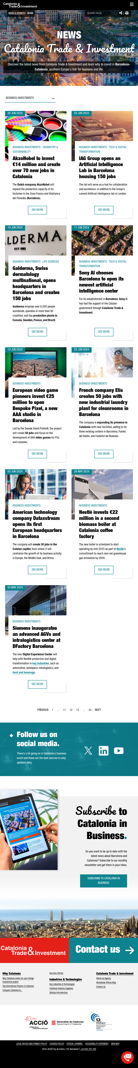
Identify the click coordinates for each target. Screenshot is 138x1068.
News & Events (17, 13)
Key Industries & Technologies (62, 984)
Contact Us (101, 987)
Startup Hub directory (58, 993)
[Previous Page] (43, 709)
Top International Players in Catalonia (18, 986)
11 (65, 711)
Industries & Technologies (65, 979)
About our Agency (103, 978)
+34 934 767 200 (88, 1049)
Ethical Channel (75, 1044)
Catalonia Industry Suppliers (61, 988)
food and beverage (24, 672)
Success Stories (56, 973)
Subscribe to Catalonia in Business (104, 881)
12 (72, 711)
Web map (115, 1044)
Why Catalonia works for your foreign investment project (18, 980)
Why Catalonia (12, 973)
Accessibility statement (97, 1044)
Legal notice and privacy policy (31, 1044)
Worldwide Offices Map (106, 983)
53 (91, 711)
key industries (40, 663)
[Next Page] (97, 709)
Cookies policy (57, 1044)
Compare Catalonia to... (12, 990)
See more (39, 211)
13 (78, 711)
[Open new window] (127, 1057)
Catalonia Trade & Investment (114, 973)
